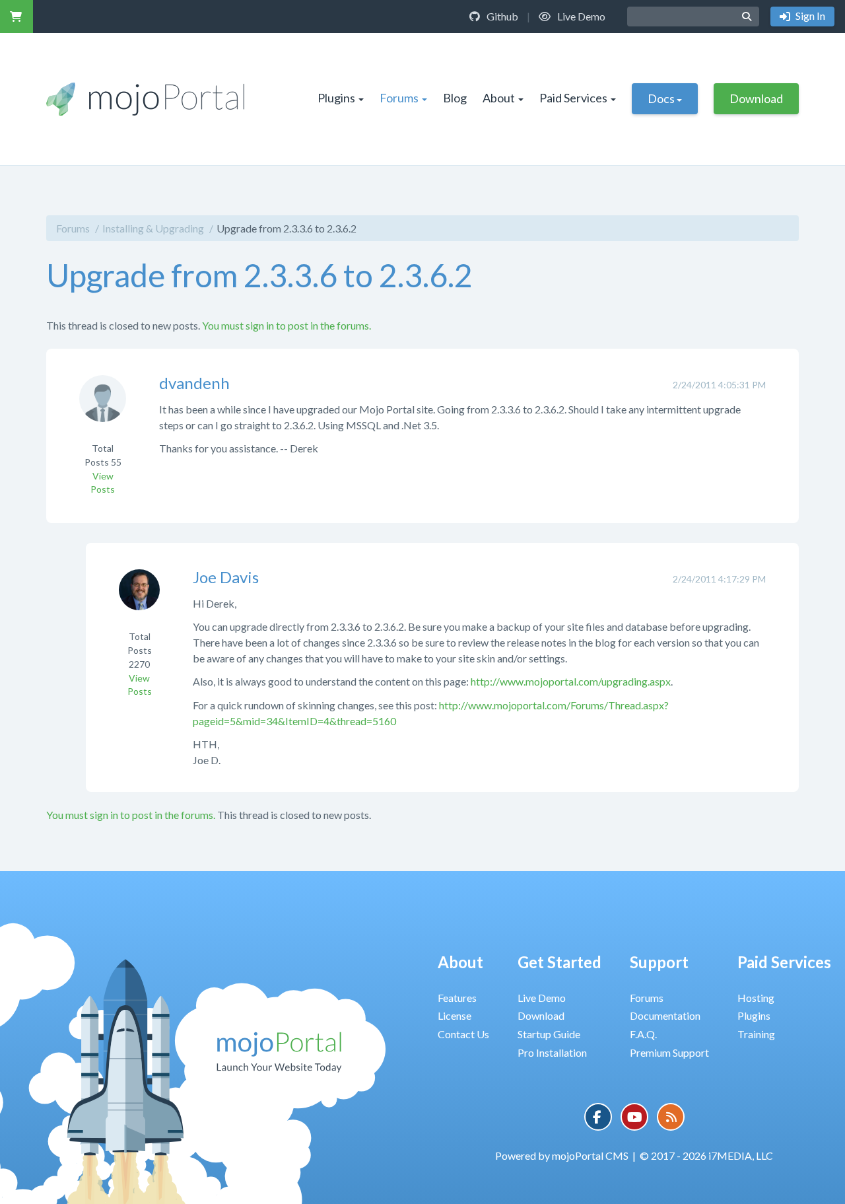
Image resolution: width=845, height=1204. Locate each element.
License (454, 1015)
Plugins (336, 97)
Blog (455, 97)
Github (501, 16)
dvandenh (194, 382)
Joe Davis (226, 576)
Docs (661, 98)
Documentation (665, 1015)
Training (756, 1034)
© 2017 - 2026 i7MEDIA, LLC (706, 1155)
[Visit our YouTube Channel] (634, 1117)
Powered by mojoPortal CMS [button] (561, 1155)
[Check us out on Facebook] (598, 1117)
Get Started (559, 962)
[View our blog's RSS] (671, 1117)
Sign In (809, 15)
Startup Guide (549, 1034)
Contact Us (463, 1034)
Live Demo (580, 16)
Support (659, 962)
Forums (399, 97)
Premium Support (669, 1052)
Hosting (755, 997)
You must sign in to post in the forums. (286, 325)
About (499, 97)
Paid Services (573, 97)
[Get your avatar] (102, 407)
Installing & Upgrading (153, 228)
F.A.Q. (643, 1034)
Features (457, 997)
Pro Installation (552, 1052)
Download (756, 98)
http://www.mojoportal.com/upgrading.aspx (571, 681)
